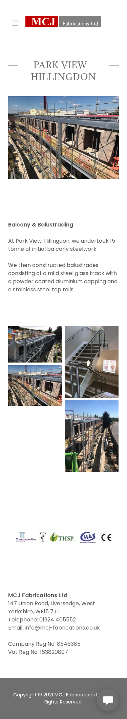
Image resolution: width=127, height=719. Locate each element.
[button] (16, 23)
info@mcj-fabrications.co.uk (62, 628)
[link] (63, 22)
